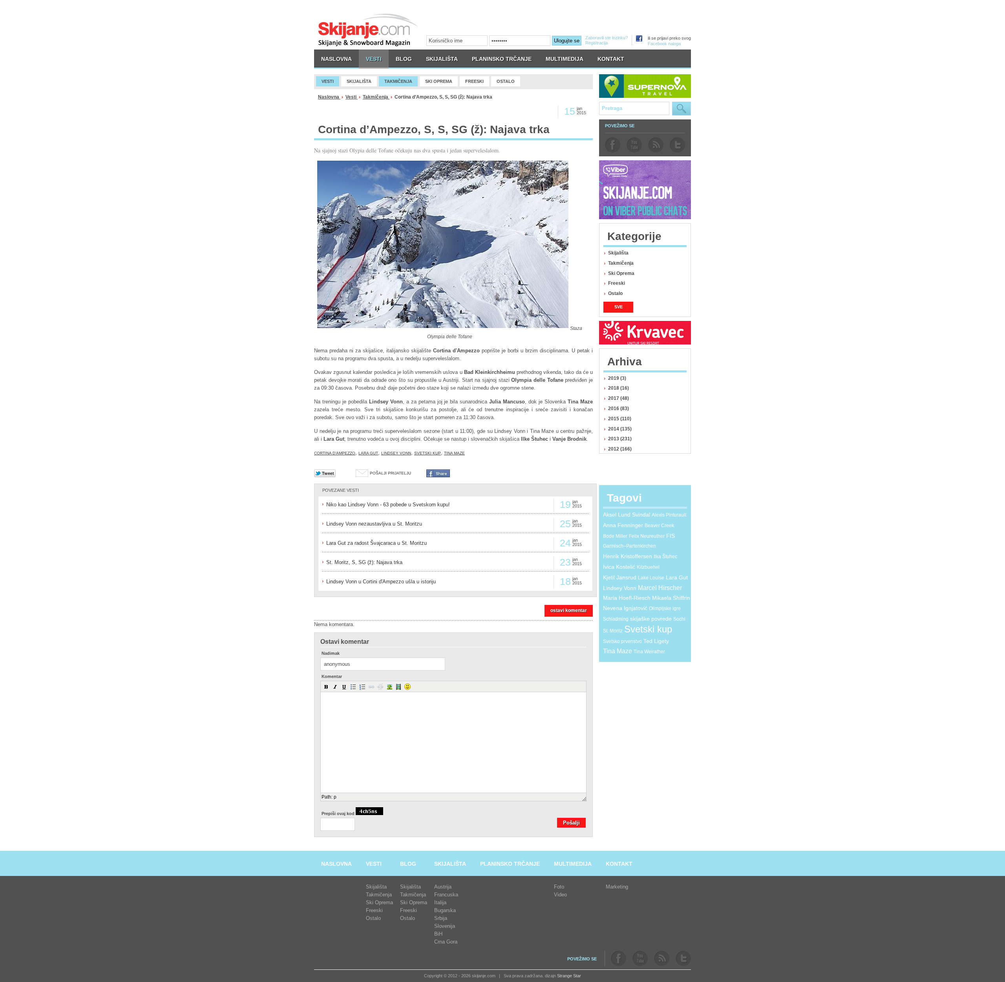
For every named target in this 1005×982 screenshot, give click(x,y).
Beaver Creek (659, 525)
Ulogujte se (566, 41)
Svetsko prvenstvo (622, 641)
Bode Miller (615, 536)
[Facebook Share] (438, 475)
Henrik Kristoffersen (627, 556)
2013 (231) (620, 439)
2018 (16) (618, 388)
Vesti (351, 97)
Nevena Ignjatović (625, 608)
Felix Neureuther (647, 536)
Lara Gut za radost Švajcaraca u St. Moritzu (376, 543)
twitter (677, 145)
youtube (634, 145)
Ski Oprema (621, 273)
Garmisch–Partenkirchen (629, 546)
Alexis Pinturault (669, 515)
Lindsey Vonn (396, 453)
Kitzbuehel (648, 567)
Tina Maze (454, 453)
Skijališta (618, 253)
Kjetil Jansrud (619, 577)
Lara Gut (368, 453)
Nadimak (331, 653)
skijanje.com (368, 29)
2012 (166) (620, 449)
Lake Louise (651, 578)
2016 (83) (618, 408)
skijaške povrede (651, 619)
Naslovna (329, 97)
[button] (326, 686)
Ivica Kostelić (619, 567)
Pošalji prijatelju (390, 473)
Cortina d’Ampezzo (334, 453)
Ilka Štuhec (665, 556)
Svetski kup (427, 453)
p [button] (335, 797)
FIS (670, 536)
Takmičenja (376, 97)
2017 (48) (618, 398)
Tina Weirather (649, 651)
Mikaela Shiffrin (671, 598)
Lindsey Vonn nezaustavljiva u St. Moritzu (374, 524)
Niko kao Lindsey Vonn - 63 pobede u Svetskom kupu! (388, 504)
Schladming (616, 619)
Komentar (332, 676)
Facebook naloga (664, 43)
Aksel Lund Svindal (626, 514)
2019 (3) (617, 378)
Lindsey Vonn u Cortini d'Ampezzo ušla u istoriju (381, 581)
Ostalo (615, 293)
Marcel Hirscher (660, 587)
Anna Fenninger (623, 525)
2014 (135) (620, 429)
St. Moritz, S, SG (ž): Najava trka (364, 562)
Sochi (679, 619)
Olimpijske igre (665, 608)
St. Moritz (613, 631)
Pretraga (681, 108)
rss (655, 145)
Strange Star (569, 975)
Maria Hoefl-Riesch (627, 598)
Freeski (616, 283)
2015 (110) (619, 418)
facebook (612, 145)
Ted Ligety (656, 641)
